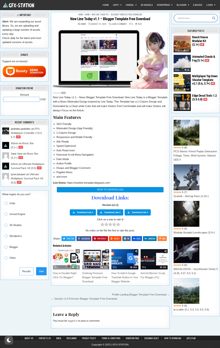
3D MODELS (147, 5)
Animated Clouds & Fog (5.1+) (203, 58)
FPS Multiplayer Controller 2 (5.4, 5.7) (26, 133)
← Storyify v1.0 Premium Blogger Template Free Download (84, 298)
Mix (163, 238)
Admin (83, 24)
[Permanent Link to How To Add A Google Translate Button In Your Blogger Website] (124, 259)
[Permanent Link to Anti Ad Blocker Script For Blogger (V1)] (154, 259)
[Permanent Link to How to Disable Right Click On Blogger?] (66, 259)
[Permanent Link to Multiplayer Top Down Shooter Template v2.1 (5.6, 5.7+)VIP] (182, 82)
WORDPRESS (163, 5)
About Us (29, 338)
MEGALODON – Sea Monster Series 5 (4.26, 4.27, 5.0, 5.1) (196, 271)
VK (128, 238)
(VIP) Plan (191, 338)
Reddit (117, 238)
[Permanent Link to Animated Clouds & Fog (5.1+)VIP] (182, 63)
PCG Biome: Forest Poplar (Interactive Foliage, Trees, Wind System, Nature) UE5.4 (195, 155)
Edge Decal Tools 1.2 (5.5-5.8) (204, 97)
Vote (41, 271)
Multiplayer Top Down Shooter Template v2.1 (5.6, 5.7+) (204, 79)
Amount (24, 94)
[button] (27, 203)
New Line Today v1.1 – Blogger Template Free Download (110, 19)
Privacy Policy (89, 338)
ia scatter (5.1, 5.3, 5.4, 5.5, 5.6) (191, 309)
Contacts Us (45, 338)
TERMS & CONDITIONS (110, 338)
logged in (73, 320)
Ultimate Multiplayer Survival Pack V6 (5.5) (27, 178)
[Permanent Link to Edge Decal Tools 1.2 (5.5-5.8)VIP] (182, 102)
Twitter (70, 238)
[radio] (102, 225)
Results (26, 271)
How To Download (172, 338)
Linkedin (151, 238)
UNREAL (130, 5)
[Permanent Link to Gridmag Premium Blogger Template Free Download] (95, 259)
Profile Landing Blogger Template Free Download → (141, 294)
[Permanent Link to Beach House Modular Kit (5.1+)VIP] (182, 44)
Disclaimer (72, 338)
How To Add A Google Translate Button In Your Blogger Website (124, 277)
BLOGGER (181, 5)
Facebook (85, 238)
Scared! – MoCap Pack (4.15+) (191, 196)
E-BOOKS (197, 5)
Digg (138, 238)
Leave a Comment (119, 24)
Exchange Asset (151, 338)
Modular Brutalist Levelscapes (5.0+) (194, 232)
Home (106, 5)
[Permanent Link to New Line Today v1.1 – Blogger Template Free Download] (110, 58)
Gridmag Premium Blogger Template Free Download (94, 277)
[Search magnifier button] (213, 18)
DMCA (58, 338)
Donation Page (132, 338)
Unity (116, 5)
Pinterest (102, 238)
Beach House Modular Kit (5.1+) (200, 40)
